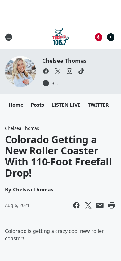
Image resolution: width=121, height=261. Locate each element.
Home (16, 104)
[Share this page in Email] (100, 205)
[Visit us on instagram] (69, 71)
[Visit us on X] (57, 71)
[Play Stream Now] (110, 37)
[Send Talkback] (98, 37)
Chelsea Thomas (64, 60)
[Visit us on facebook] (46, 71)
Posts (37, 104)
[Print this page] (111, 205)
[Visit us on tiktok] (81, 71)
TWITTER (98, 104)
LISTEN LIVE (66, 104)
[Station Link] (60, 37)
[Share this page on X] (88, 205)
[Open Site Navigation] (8, 37)
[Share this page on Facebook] (76, 205)
